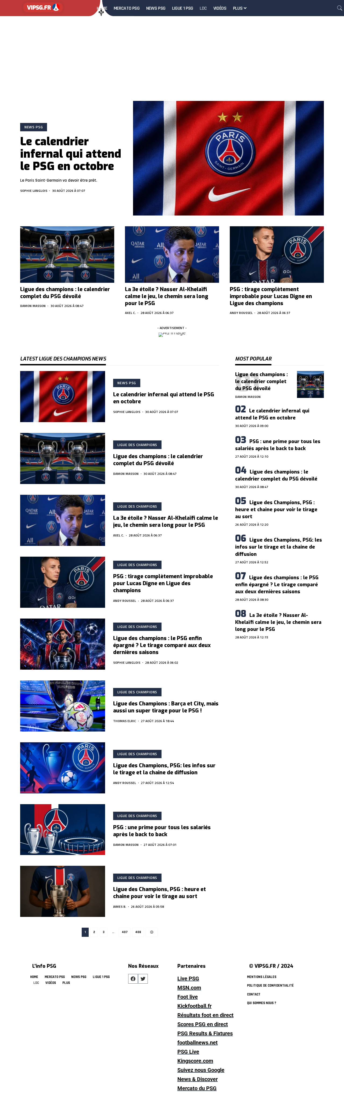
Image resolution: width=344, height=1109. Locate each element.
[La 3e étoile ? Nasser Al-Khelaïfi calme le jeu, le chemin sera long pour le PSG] (172, 254)
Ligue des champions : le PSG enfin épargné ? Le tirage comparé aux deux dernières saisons (162, 645)
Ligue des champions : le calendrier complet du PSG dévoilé (65, 293)
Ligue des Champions (137, 444)
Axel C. (130, 312)
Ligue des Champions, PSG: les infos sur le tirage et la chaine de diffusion (164, 769)
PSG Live (188, 1051)
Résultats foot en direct (205, 1015)
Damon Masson (33, 305)
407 (125, 932)
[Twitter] (143, 979)
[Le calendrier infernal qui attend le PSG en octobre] (228, 158)
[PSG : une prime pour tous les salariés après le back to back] (62, 829)
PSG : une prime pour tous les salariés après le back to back (162, 831)
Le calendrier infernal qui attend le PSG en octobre (70, 154)
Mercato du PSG (197, 1088)
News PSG (33, 127)
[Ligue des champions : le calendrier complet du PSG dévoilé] (67, 254)
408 (138, 932)
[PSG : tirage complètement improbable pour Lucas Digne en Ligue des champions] (277, 254)
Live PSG (188, 978)
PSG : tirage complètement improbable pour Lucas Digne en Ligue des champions (271, 296)
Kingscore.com (195, 1061)
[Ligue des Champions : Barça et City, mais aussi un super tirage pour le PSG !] (62, 706)
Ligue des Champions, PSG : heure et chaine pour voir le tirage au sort (159, 893)
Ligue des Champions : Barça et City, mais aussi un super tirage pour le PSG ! (165, 707)
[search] (340, 8)
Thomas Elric (124, 720)
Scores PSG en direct (202, 1024)
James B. (119, 906)
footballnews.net (197, 1042)
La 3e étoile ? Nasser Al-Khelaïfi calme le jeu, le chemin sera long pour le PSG (166, 296)
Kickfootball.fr (194, 1006)
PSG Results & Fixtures (205, 1033)
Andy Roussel (241, 312)
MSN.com (189, 987)
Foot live (187, 997)
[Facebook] (133, 979)
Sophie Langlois (33, 190)
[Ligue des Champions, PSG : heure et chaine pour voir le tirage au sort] (62, 891)
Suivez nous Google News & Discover (200, 1074)
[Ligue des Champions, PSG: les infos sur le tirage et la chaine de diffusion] (62, 767)
